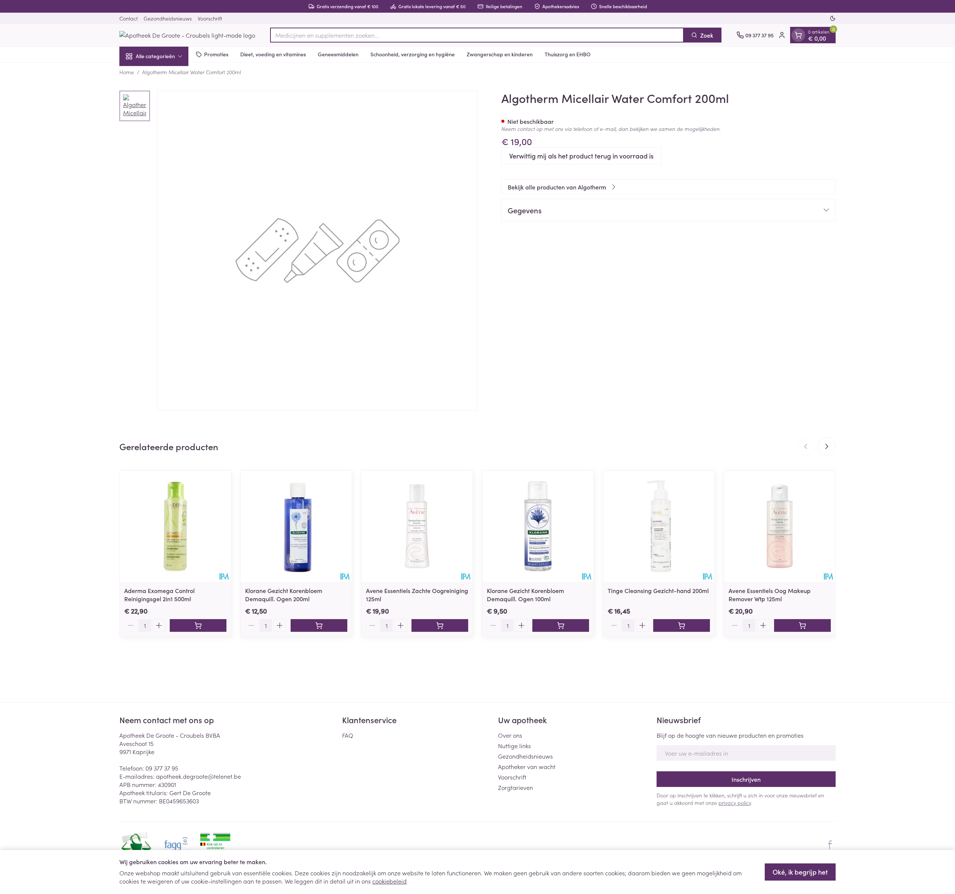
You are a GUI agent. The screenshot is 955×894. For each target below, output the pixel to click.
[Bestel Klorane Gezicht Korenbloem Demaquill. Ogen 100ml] (560, 625)
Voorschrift (210, 18)
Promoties (216, 54)
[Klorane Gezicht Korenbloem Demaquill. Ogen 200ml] (296, 526)
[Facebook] (830, 844)
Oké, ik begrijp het (800, 871)
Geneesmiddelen (338, 54)
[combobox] (477, 35)
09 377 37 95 (161, 768)
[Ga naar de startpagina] (187, 35)
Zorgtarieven (515, 787)
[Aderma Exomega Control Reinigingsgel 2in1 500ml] (175, 526)
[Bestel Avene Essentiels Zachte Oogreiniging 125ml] (439, 625)
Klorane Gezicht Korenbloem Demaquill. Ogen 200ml (283, 594)
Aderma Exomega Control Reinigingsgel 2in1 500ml (159, 594)
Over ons (510, 735)
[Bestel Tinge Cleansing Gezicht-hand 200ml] (681, 625)
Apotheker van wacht (526, 766)
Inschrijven (746, 779)
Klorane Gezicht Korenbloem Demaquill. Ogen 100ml (525, 594)
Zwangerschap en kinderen (500, 54)
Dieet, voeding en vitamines (273, 54)
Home (126, 72)
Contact (128, 18)
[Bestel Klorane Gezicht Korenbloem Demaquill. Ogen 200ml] (319, 625)
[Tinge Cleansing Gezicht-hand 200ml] (658, 526)
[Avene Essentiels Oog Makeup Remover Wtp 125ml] (779, 526)
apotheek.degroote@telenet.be (198, 776)
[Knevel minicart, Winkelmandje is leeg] (798, 35)
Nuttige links (514, 745)
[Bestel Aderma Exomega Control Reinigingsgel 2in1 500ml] (198, 625)
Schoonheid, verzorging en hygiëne (412, 54)
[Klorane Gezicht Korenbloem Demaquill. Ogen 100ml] (538, 526)
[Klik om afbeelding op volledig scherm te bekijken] (317, 250)
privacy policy (734, 802)
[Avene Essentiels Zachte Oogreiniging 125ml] (417, 526)
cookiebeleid (389, 881)
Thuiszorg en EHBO (568, 54)
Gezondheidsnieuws (168, 18)
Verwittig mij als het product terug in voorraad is (581, 155)
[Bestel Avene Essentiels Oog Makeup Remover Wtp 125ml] (802, 625)
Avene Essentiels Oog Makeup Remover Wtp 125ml (770, 594)
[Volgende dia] (827, 446)
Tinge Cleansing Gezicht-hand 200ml (658, 590)
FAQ (347, 735)
